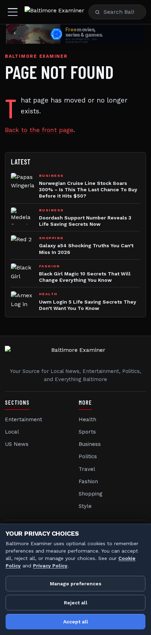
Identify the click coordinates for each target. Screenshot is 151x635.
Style (85, 506)
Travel (87, 469)
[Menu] (12, 12)
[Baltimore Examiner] (54, 12)
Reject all (75, 602)
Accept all (75, 621)
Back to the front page (39, 129)
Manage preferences (75, 583)
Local (12, 432)
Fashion (88, 481)
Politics (88, 456)
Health (87, 419)
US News (16, 444)
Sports (87, 432)
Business (90, 444)
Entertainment (23, 419)
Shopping (91, 494)
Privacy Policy (50, 565)
